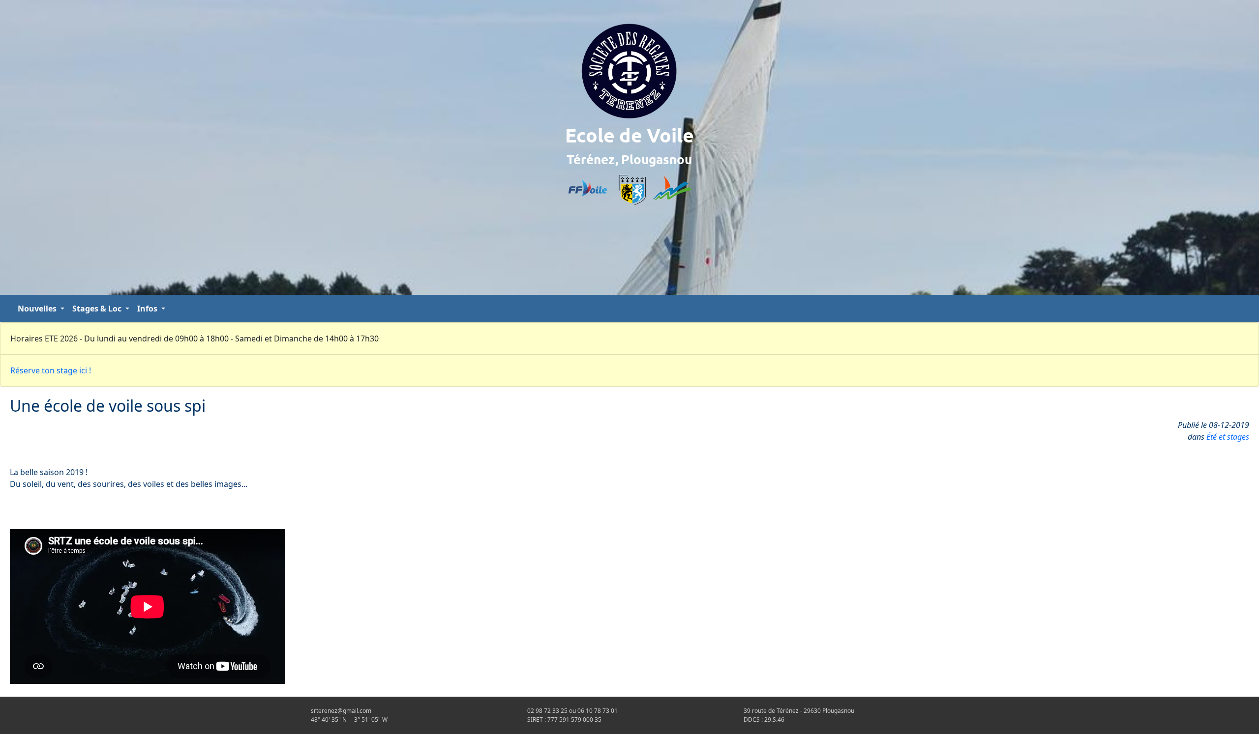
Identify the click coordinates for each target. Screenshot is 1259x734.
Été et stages (1227, 436)
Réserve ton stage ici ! (50, 370)
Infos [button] (148, 308)
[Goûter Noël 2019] (1249, 308)
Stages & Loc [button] (97, 308)
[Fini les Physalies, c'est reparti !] (1241, 308)
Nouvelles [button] (38, 308)
